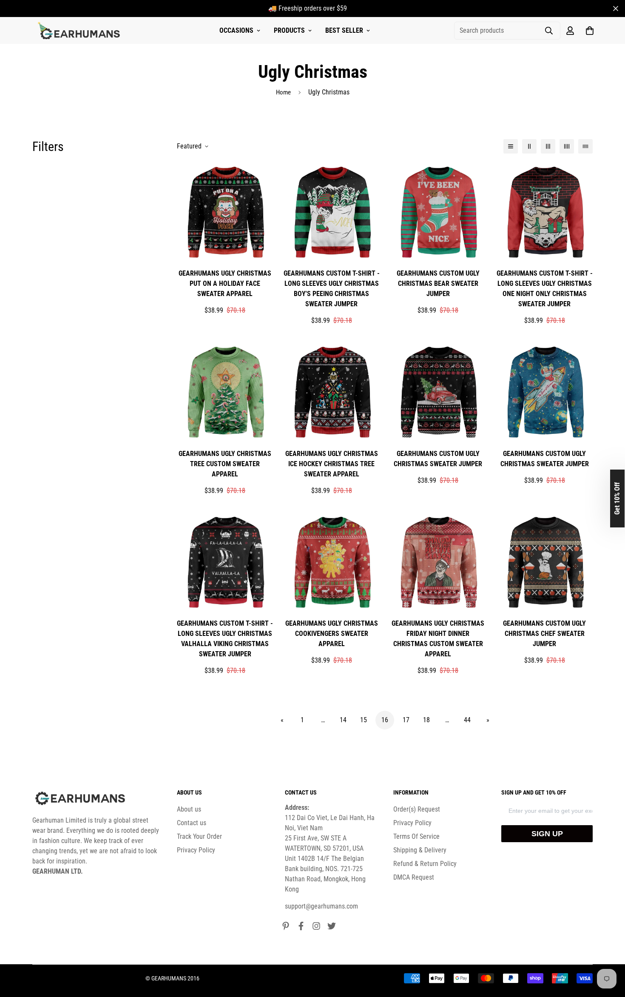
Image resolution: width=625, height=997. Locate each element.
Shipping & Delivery (419, 850)
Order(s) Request (416, 809)
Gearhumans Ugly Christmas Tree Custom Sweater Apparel (225, 464)
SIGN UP (547, 833)
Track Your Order (199, 836)
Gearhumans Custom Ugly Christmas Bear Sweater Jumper (438, 283)
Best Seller (344, 30)
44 (467, 720)
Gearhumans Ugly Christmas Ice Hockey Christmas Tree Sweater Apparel (331, 464)
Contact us (191, 823)
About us (189, 809)
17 (406, 720)
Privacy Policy (196, 850)
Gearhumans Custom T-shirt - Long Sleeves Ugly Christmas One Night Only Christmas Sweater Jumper (545, 288)
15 (363, 720)
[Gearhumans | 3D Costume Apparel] (80, 30)
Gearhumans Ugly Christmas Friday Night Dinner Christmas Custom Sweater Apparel (438, 638)
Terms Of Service (416, 836)
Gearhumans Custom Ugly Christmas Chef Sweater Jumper (544, 633)
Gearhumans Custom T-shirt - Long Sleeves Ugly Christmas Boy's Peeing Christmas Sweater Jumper (332, 288)
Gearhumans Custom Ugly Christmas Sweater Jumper (438, 459)
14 (343, 720)
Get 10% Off (617, 498)
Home (283, 92)
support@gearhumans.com (321, 906)
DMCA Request (413, 877)
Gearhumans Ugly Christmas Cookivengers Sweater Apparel (331, 633)
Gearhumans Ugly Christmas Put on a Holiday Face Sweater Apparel (225, 283)
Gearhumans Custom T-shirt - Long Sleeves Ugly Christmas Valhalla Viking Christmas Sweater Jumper (225, 638)
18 (426, 720)
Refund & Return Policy (425, 864)
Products (289, 30)
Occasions (236, 30)
